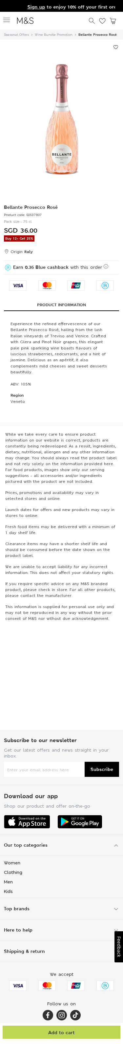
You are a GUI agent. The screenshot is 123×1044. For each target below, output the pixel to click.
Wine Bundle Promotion (53, 34)
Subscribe (102, 769)
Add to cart (61, 1032)
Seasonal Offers (16, 34)
